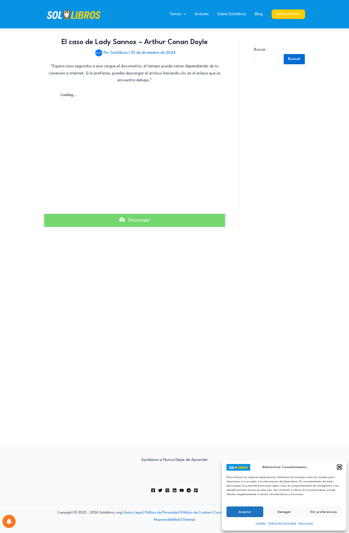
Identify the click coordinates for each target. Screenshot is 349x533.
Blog (259, 14)
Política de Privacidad (282, 523)
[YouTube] (181, 490)
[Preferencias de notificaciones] (9, 521)
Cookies (260, 523)
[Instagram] (167, 490)
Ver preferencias (323, 512)
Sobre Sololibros (231, 14)
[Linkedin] (174, 490)
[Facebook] (153, 490)
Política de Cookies (196, 513)
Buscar (260, 50)
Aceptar (245, 512)
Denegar (284, 512)
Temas (175, 14)
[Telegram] (189, 490)
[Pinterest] (196, 490)
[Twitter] (160, 490)
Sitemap (189, 520)
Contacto (221, 513)
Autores (202, 14)
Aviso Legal (305, 523)
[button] (339, 467)
